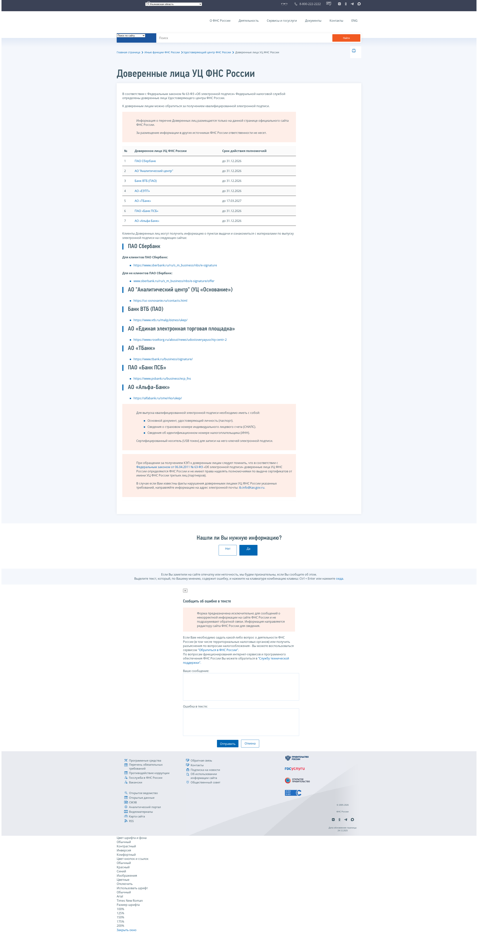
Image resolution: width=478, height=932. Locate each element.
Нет (227, 549)
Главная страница (128, 52)
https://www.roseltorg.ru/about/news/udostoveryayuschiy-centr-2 (180, 340)
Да (248, 549)
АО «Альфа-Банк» (147, 221)
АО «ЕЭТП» (142, 191)
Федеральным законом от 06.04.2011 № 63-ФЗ (169, 467)
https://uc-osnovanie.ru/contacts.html (160, 301)
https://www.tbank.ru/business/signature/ (163, 359)
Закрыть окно (126, 930)
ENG (354, 21)
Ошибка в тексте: (195, 706)
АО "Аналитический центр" (154, 171)
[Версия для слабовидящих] (285, 4)
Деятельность (249, 21)
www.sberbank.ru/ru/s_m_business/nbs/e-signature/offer (174, 281)
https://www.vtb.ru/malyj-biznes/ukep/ (160, 320)
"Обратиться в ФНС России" (218, 650)
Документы (313, 21)
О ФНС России (220, 21)
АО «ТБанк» (143, 201)
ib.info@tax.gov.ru (251, 487)
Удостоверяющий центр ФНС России (207, 52)
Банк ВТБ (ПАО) (146, 181)
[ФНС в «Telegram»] (352, 4)
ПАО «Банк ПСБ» (146, 211)
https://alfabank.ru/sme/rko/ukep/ (158, 398)
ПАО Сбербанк (145, 161)
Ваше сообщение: (196, 671)
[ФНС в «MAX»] (358, 4)
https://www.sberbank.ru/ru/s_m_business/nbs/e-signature (175, 265)
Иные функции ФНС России (162, 52)
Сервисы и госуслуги (282, 21)
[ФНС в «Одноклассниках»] (346, 4)
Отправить (227, 744)
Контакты (336, 21)
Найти (346, 38)
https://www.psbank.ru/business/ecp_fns (162, 378)
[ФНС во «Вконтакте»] (339, 4)
